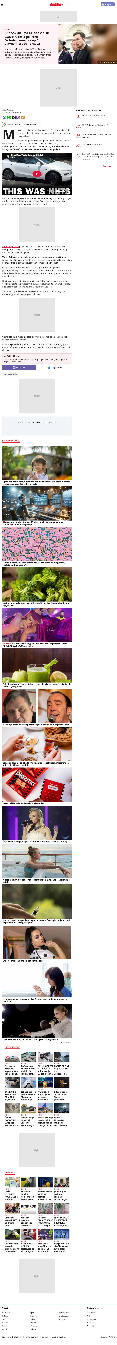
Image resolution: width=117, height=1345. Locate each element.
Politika (5, 1316)
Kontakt (45, 1337)
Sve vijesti (6, 1312)
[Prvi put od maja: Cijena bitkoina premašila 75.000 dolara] (45, 1082)
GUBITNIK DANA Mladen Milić (95, 125)
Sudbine (33, 1322)
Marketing (18, 1337)
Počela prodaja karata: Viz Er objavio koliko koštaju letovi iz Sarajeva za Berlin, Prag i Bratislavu (45, 1121)
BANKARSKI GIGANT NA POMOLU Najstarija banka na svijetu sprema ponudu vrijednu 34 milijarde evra (12, 1096)
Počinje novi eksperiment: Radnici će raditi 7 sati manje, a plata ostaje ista (28, 1070)
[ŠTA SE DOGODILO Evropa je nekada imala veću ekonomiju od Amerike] (12, 1108)
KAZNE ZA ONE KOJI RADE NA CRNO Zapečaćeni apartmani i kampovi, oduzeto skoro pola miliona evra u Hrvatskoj (61, 1070)
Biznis (7, 29)
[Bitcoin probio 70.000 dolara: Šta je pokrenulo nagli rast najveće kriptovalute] (61, 1082)
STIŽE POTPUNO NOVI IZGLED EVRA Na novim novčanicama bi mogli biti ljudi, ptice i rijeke (11, 1195)
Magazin (33, 1326)
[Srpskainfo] (58, 4)
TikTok (91, 1326)
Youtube (92, 1322)
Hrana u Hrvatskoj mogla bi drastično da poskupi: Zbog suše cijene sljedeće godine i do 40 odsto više (61, 1121)
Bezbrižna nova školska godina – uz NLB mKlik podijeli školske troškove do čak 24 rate (44, 1247)
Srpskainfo (20, 367)
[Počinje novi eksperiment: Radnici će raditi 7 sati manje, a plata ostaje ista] (28, 1057)
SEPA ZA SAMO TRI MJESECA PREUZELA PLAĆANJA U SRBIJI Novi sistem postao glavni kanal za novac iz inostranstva (61, 1221)
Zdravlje (33, 1316)
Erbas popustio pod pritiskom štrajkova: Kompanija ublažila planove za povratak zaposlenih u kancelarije (28, 1096)
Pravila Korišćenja (32, 1337)
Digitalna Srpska (64, 1312)
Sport (32, 1312)
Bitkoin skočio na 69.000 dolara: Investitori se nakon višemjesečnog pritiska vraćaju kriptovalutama (45, 1195)
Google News (56, 367)
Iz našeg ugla (63, 1316)
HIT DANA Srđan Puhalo (92, 144)
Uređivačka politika (59, 1337)
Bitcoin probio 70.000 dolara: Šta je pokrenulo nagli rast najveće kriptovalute (61, 1096)
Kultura (33, 1329)
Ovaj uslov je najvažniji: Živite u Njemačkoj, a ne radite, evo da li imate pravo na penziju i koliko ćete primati (28, 1121)
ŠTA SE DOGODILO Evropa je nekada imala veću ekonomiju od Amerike (12, 1121)
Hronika (5, 1329)
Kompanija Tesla (10, 246)
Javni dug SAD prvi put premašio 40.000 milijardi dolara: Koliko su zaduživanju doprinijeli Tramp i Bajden (61, 1195)
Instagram (92, 1319)
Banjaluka (62, 1319)
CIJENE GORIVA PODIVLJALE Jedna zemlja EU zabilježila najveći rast (45, 1070)
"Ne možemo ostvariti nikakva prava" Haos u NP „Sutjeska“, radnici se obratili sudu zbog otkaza (12, 1247)
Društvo (5, 1322)
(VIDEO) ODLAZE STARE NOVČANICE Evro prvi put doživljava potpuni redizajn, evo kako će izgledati (45, 1221)
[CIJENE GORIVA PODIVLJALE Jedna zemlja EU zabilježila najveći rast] (45, 1057)
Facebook (92, 1312)
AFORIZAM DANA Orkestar (93, 115)
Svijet (4, 1319)
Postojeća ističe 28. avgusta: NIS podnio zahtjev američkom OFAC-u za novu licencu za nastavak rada (12, 1070)
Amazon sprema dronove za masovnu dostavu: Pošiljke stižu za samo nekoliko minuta (28, 1221)
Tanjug (10, 110)
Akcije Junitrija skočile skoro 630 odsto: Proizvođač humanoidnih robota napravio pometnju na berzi (61, 1247)
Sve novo (107, 166)
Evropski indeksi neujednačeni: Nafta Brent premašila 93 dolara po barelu (28, 1195)
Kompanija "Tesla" (11, 374)
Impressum (6, 1337)
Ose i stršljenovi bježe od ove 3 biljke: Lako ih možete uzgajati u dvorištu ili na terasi (98, 156)
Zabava (33, 1319)
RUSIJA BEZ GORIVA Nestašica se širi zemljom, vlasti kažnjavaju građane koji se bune (27, 1247)
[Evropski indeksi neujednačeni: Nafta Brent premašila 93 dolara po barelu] (28, 1182)
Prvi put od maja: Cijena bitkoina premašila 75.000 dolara (44, 1096)
